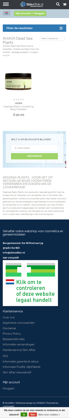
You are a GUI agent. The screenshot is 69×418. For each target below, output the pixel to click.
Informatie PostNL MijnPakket (21, 367)
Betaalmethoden (14, 339)
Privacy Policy (12, 333)
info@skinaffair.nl (14, 252)
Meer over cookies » (49, 414)
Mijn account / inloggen (30, 13)
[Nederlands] (6, 13)
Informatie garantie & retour (21, 361)
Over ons (9, 317)
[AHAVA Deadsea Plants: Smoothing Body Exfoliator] (19, 80)
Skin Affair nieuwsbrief (17, 372)
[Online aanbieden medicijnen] (30, 283)
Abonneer (34, 156)
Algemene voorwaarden (19, 322)
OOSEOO (40, 403)
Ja (24, 414)
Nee (33, 414)
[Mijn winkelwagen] (64, 5)
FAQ (5, 356)
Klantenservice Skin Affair (19, 350)
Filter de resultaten (19, 28)
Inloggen (9, 388)
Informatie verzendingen (19, 344)
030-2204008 (11, 257)
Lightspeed (8, 406)
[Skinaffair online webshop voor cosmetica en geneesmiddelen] (31, 4)
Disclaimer (9, 328)
